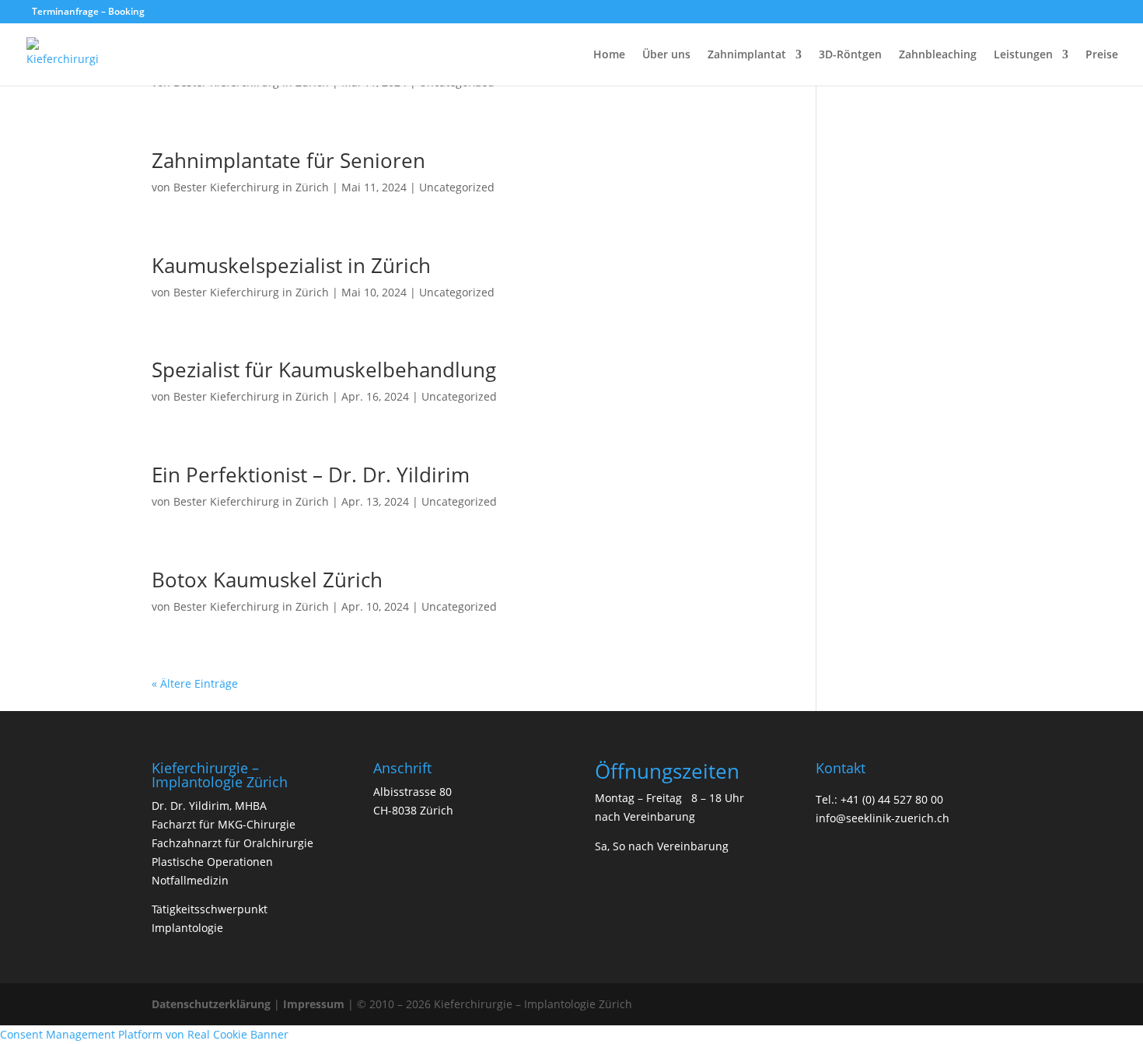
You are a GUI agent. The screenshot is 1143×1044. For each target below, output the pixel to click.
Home (609, 55)
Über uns (666, 55)
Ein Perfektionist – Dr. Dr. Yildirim (311, 475)
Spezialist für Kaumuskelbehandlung (324, 370)
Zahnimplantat (747, 55)
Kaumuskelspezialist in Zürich (291, 265)
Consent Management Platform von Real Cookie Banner (144, 1034)
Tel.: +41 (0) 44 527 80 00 (879, 799)
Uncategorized (457, 187)
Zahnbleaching (938, 55)
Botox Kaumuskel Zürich (267, 580)
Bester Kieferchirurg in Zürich (251, 187)
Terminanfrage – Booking (88, 11)
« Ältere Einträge (195, 683)
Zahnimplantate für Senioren (288, 160)
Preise (1101, 55)
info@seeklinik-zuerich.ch (882, 818)
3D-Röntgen (850, 55)
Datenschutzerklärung (211, 1004)
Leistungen (1023, 55)
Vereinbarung (659, 816)
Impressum (313, 1004)
